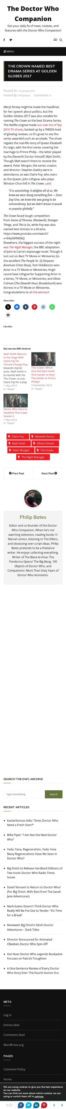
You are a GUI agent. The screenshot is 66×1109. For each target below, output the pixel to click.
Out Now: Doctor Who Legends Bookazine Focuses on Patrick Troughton (34, 956)
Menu (10, 51)
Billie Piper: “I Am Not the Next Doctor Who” (32, 837)
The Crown (47, 450)
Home (8, 1079)
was (18, 247)
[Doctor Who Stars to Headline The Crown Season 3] (16, 401)
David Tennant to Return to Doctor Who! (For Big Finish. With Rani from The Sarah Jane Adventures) (34, 891)
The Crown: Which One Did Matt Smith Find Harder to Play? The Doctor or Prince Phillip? (43, 374)
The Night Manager (33, 457)
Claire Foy (18, 436)
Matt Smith (19, 443)
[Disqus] (33, 639)
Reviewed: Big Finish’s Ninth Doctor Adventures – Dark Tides (30, 927)
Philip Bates (24, 95)
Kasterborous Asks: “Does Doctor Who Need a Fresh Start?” (32, 823)
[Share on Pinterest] (44, 1105)
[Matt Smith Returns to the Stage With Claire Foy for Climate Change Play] (17, 371)
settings (38, 1096)
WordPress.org (14, 1045)
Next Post (48, 473)
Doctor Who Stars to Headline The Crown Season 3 (15, 412)
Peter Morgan (21, 450)
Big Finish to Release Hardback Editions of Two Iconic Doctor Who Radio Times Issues (34, 872)
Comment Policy (14, 1069)
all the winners (39, 292)
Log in (7, 1015)
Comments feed (14, 1035)
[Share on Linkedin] (36, 1105)
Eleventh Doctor (44, 436)
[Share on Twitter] (29, 1105)
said (48, 183)
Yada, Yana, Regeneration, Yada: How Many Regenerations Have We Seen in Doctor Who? (32, 853)
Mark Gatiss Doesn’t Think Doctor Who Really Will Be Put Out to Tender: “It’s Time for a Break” (34, 910)
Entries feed (11, 1025)
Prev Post (18, 473)
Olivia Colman (45, 443)
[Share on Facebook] (21, 1105)
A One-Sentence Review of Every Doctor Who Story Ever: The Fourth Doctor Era (33, 971)
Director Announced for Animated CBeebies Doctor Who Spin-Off (29, 942)
